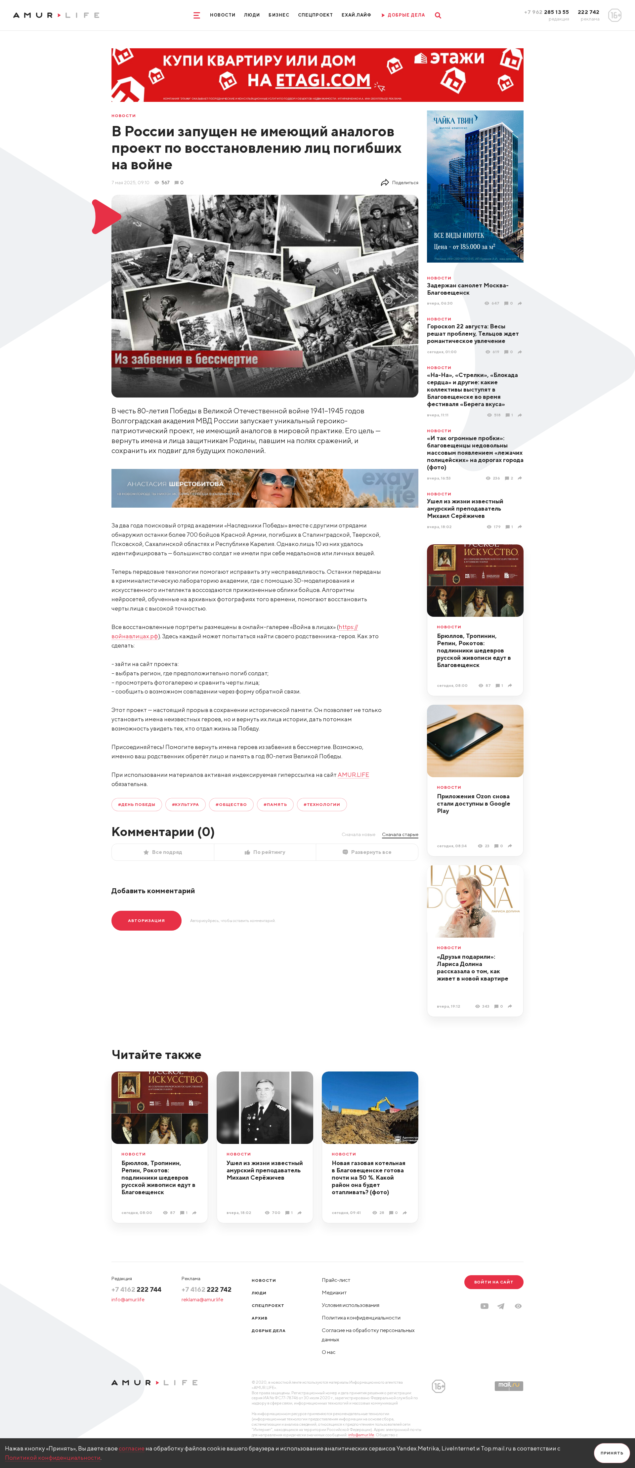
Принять (612, 1452)
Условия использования (350, 1305)
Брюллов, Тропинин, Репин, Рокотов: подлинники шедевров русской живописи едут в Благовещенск (474, 650)
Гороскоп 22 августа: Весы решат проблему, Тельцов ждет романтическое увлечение (473, 333)
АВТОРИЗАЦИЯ (146, 920)
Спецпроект (315, 15)
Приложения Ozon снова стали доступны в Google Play (473, 803)
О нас (328, 1352)
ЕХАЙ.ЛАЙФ (356, 15)
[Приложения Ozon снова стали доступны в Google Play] (511, 846)
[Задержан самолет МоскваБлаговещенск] (521, 303)
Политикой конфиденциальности (53, 1457)
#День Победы (136, 804)
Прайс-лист (336, 1280)
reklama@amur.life (202, 1299)
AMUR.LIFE (353, 774)
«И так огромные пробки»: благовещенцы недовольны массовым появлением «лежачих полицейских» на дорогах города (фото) (475, 453)
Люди (252, 15)
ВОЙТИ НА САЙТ (494, 1281)
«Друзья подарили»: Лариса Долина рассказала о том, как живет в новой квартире (472, 967)
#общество (231, 804)
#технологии (322, 804)
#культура (185, 804)
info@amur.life (128, 1299)
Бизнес (279, 15)
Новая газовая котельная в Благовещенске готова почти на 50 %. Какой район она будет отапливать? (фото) (368, 1177)
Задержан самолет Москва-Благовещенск (468, 289)
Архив (260, 1318)
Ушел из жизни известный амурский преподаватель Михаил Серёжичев (465, 508)
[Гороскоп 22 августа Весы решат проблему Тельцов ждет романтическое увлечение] (521, 352)
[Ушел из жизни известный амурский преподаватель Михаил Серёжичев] (521, 526)
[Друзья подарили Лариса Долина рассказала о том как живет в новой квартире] (511, 1006)
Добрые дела (269, 1330)
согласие (132, 1448)
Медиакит (334, 1292)
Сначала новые (358, 834)
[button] (518, 1306)
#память (275, 804)
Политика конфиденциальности (361, 1318)
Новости (222, 15)
